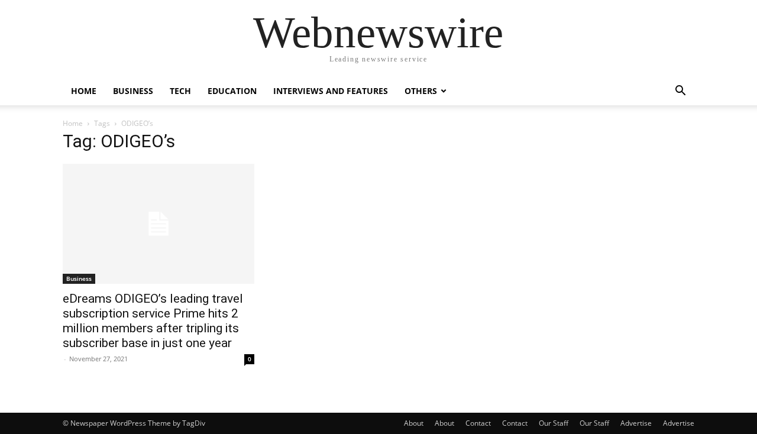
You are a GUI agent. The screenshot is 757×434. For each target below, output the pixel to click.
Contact (478, 423)
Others (421, 90)
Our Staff (553, 423)
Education (232, 90)
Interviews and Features (330, 90)
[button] (680, 92)
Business (133, 90)
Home (83, 90)
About (413, 423)
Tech (180, 90)
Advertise (636, 423)
